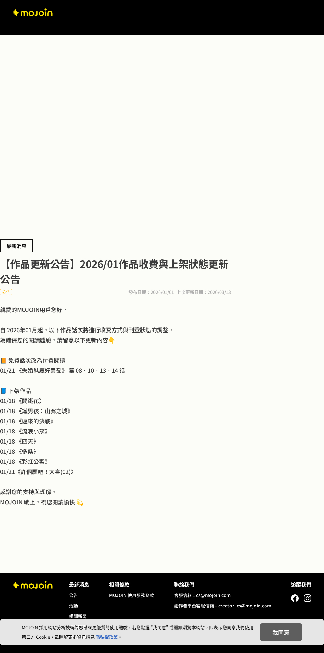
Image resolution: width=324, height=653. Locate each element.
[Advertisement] (162, 93)
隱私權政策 (107, 637)
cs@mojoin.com (213, 595)
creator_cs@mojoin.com (244, 605)
